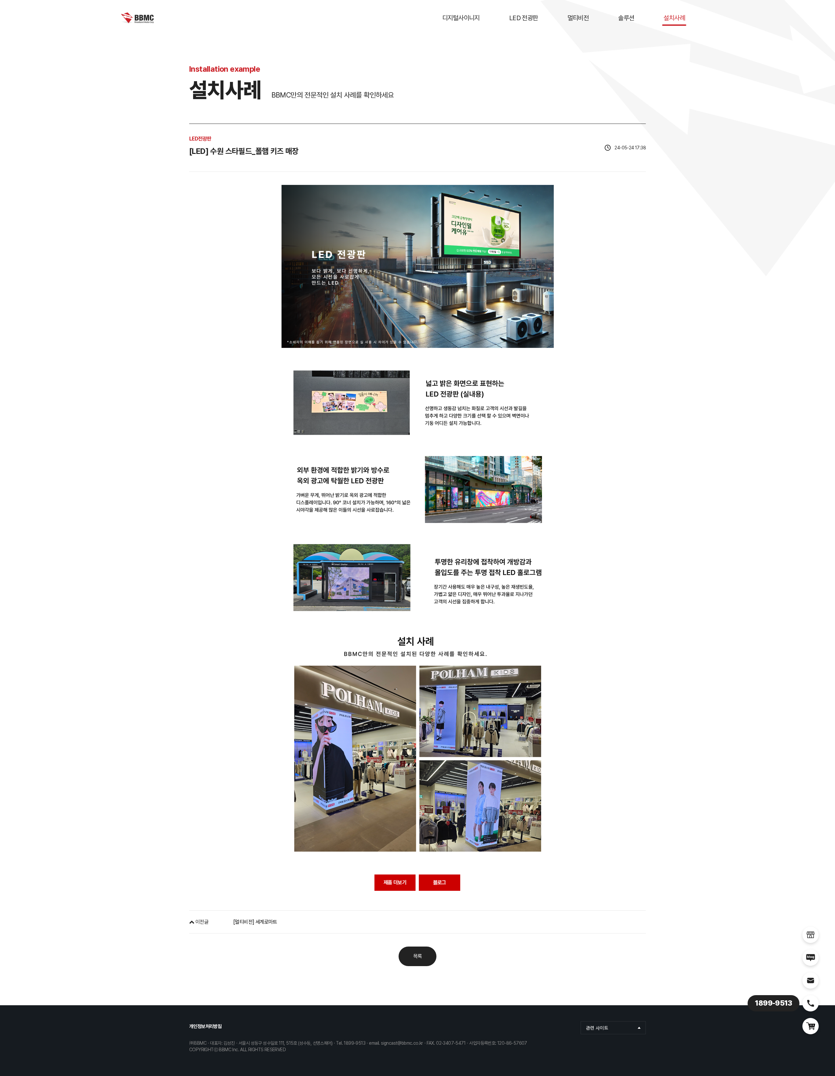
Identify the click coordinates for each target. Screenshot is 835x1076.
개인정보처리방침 (205, 1026)
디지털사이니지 (461, 18)
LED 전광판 (523, 18)
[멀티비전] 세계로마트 (255, 922)
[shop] (810, 935)
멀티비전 (578, 18)
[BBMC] (137, 17)
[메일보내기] (810, 980)
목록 (417, 956)
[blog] (810, 957)
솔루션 (626, 18)
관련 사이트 (597, 1027)
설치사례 (674, 18)
